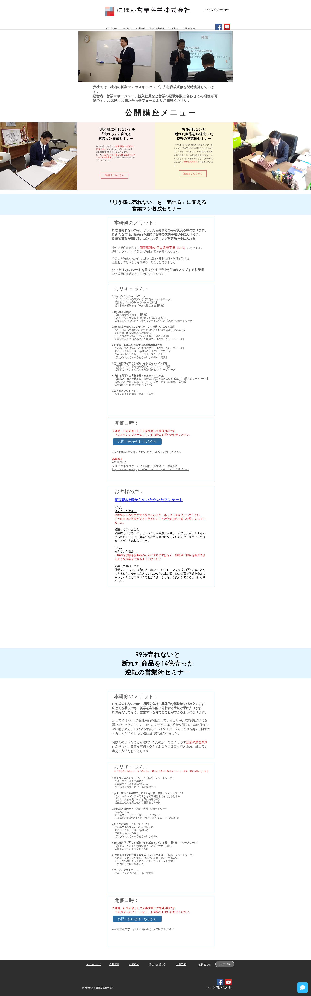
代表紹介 (134, 964)
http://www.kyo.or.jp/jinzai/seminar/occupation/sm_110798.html (150, 469)
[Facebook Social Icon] (218, 27)
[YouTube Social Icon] (227, 27)
